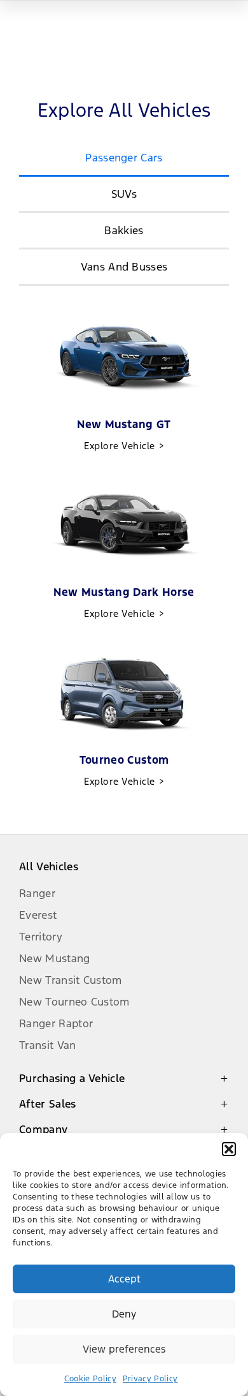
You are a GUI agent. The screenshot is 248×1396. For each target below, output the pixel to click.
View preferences (124, 1349)
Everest (38, 915)
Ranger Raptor (56, 1023)
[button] (229, 1149)
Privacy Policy (150, 1379)
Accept (124, 1279)
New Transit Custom (70, 980)
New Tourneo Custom (74, 1002)
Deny (124, 1314)
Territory (40, 937)
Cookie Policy (90, 1379)
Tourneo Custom (124, 770)
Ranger (37, 893)
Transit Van (47, 1045)
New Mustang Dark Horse (123, 602)
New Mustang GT (123, 434)
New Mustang (54, 958)
